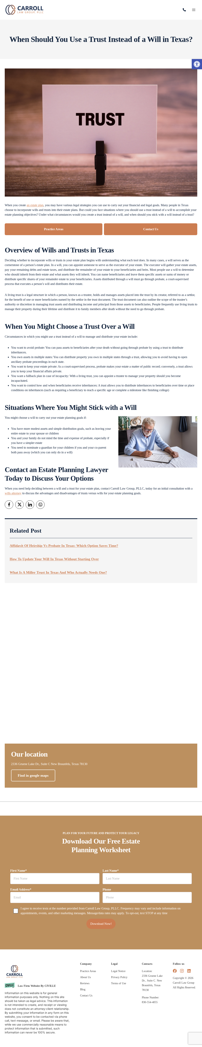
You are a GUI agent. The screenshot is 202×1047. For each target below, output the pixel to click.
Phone (107, 889)
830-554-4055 (185, 9)
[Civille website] (39, 985)
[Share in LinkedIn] (30, 504)
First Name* (18, 870)
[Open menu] (193, 10)
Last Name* (111, 870)
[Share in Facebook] (9, 504)
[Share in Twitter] (19, 504)
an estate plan (35, 205)
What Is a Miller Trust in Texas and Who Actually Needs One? (58, 572)
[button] (197, 64)
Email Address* (20, 889)
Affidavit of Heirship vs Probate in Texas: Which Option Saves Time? (64, 546)
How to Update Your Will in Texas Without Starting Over (54, 559)
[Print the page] (40, 504)
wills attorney (13, 493)
